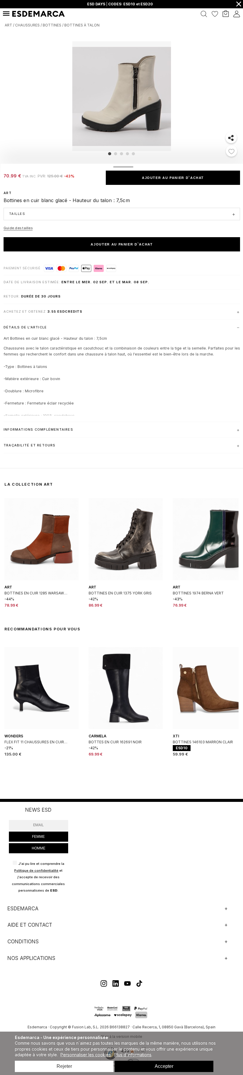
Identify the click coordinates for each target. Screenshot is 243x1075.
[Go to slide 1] (109, 153)
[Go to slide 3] (121, 153)
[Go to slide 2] (115, 153)
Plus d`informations (132, 1054)
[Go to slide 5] (133, 153)
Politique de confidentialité (36, 870)
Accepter (164, 1066)
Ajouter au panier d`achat (173, 178)
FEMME (38, 837)
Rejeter (64, 1066)
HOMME (38, 848)
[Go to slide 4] (127, 153)
